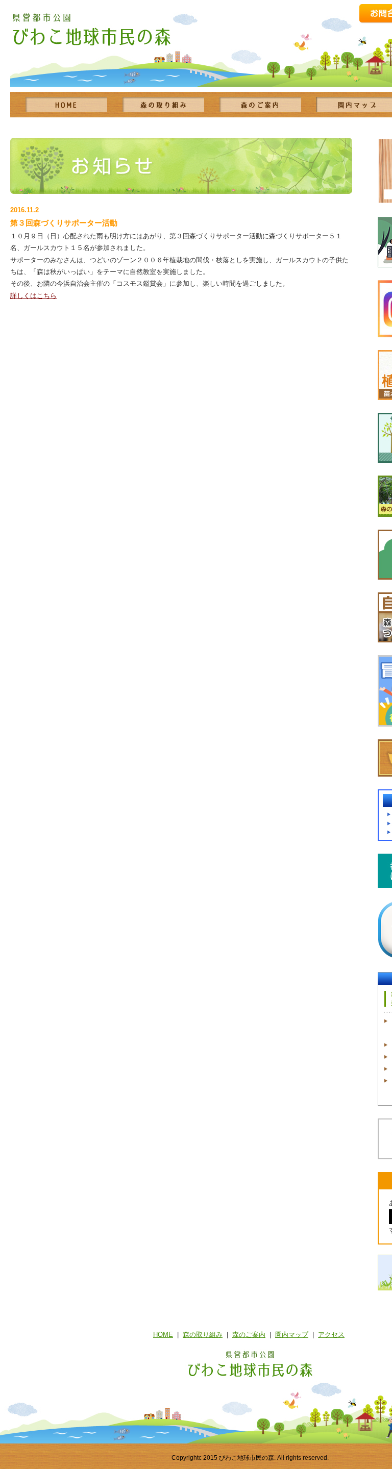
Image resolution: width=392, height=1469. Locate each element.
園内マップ (291, 1334)
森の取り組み (203, 1334)
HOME (163, 1334)
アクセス (331, 1334)
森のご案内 (248, 1334)
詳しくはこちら (33, 296)
